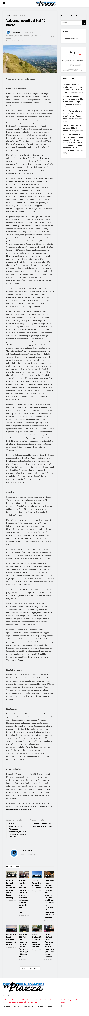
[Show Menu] (4, 3)
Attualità (11, 876)
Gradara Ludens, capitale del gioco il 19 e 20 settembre (72, 128)
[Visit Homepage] (46, 3)
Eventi (17, 36)
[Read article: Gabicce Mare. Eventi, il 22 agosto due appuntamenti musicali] (11, 928)
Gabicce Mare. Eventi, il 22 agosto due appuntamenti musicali (11, 939)
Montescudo (36, 36)
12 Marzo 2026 (29, 32)
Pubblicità (42, 1006)
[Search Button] (84, 22)
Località (14, 15)
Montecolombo (25, 36)
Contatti (51, 1006)
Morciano (9, 38)
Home (8, 15)
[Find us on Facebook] (61, 1006)
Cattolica (22, 15)
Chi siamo (6, 1006)
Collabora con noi (29, 1006)
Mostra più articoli (30, 968)
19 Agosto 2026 (11, 900)
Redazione (17, 32)
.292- (9, 995)
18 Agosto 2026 (50, 959)
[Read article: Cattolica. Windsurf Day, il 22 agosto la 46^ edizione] (37, 874)
